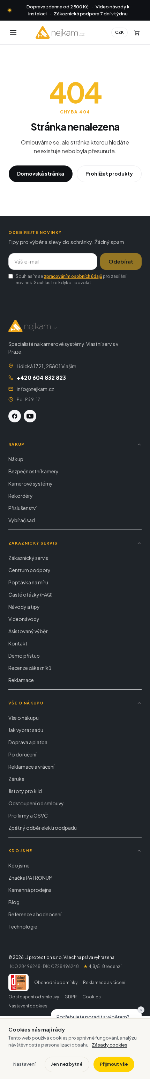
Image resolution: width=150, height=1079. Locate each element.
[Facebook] (14, 416)
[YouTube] (30, 416)
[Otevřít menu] (13, 32)
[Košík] (136, 32)
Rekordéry (20, 496)
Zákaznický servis (28, 558)
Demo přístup (24, 655)
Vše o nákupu (23, 718)
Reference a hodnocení (34, 914)
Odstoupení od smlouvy (36, 803)
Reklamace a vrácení (31, 766)
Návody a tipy (24, 607)
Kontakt (18, 643)
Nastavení (24, 1064)
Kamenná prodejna (30, 890)
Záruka (16, 779)
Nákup (15, 459)
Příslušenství (22, 508)
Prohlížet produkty (109, 173)
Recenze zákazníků (29, 668)
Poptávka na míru (28, 582)
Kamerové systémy (30, 483)
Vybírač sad (21, 520)
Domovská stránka (40, 173)
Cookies (91, 996)
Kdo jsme (19, 865)
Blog (14, 902)
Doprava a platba (27, 742)
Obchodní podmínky (55, 982)
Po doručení (22, 754)
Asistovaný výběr (28, 631)
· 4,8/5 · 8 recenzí (101, 966)
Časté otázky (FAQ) (30, 594)
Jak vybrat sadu (25, 730)
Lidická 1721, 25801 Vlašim (46, 366)
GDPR (71, 996)
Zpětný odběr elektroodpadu (42, 828)
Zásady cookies (109, 1045)
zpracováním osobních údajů (73, 276)
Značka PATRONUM (30, 877)
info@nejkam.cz (35, 389)
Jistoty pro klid (25, 791)
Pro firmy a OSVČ (28, 815)
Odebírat (120, 261)
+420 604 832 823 (41, 377)
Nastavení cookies (27, 1005)
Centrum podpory (29, 570)
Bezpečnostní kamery (33, 471)
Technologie (22, 926)
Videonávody (23, 619)
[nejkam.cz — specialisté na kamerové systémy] (60, 32)
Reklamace (21, 680)
